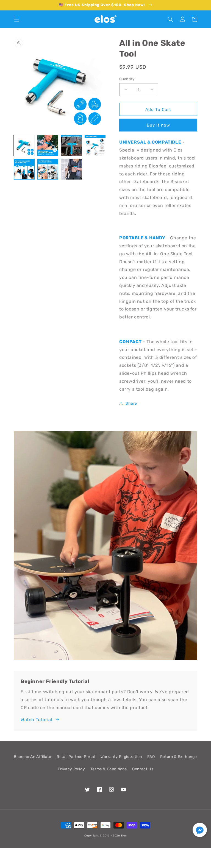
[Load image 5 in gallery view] (24, 169)
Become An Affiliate (32, 756)
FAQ (151, 756)
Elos (124, 835)
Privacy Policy (71, 769)
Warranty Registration (121, 756)
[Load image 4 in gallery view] (95, 145)
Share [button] (131, 403)
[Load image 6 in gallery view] (47, 169)
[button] (16, 19)
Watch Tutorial (36, 719)
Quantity (126, 79)
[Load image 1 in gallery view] (24, 145)
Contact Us (142, 769)
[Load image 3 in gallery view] (71, 145)
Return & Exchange (178, 756)
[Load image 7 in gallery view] (71, 169)
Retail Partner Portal (76, 756)
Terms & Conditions (108, 769)
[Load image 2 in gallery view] (47, 145)
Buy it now (158, 125)
